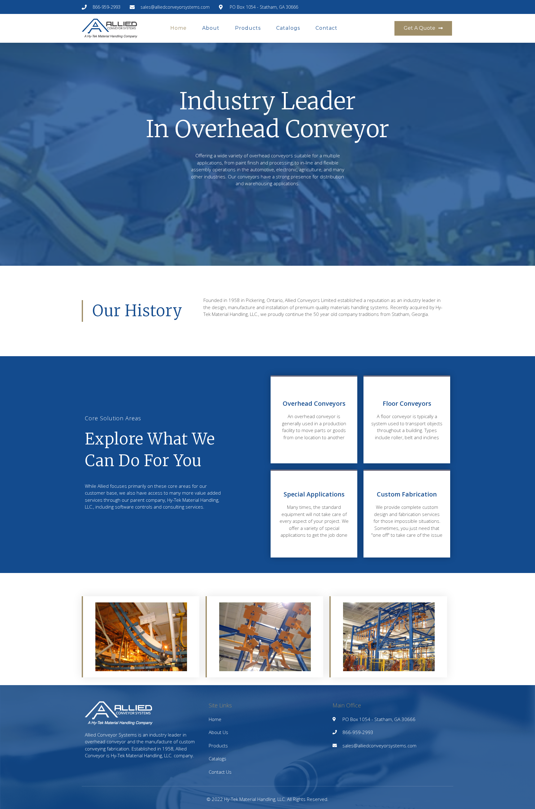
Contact (326, 28)
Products (248, 28)
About (211, 28)
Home (178, 28)
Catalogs (288, 28)
